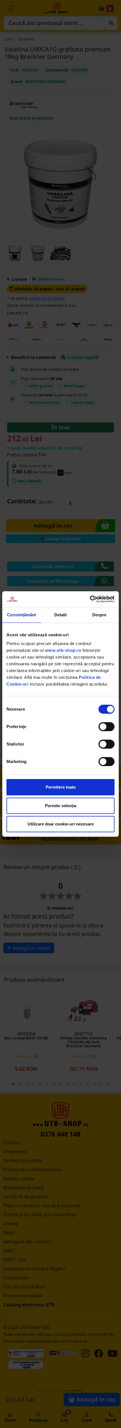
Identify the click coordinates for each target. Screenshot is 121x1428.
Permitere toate (61, 787)
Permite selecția (60, 805)
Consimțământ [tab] (21, 614)
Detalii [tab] (60, 614)
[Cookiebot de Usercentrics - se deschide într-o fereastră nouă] (90, 599)
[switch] (106, 726)
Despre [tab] (99, 614)
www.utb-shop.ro (63, 650)
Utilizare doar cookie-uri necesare (61, 824)
